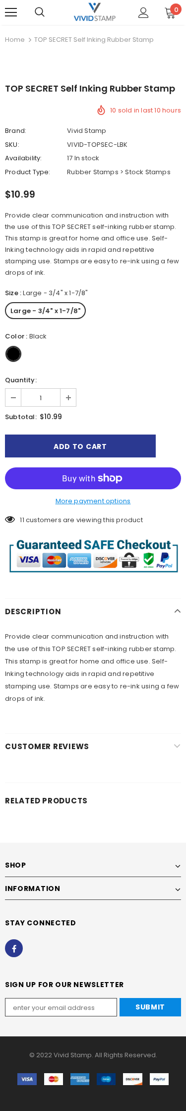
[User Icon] (143, 12)
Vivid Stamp (86, 130)
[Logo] (94, 11)
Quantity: (21, 380)
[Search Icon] (40, 12)
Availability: (23, 158)
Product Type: (28, 172)
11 (22, 520)
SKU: (12, 144)
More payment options (93, 501)
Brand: (15, 130)
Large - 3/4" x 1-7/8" (45, 311)
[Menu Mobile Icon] (11, 12)
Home (15, 39)
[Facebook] (14, 948)
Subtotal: (21, 417)
